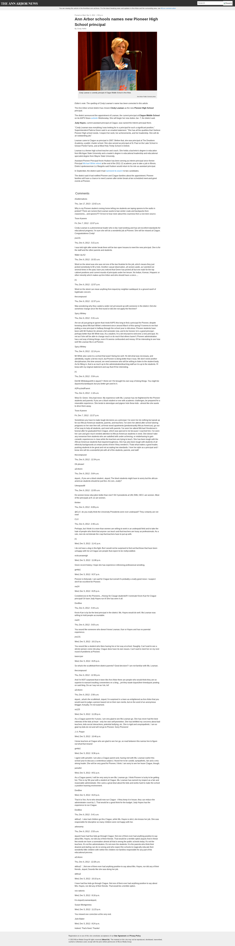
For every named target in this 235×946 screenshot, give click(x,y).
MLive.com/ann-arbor (168, 8)
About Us (105, 940)
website (94, 118)
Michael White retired (92, 163)
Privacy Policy (135, 936)
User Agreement (120, 936)
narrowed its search (114, 171)
